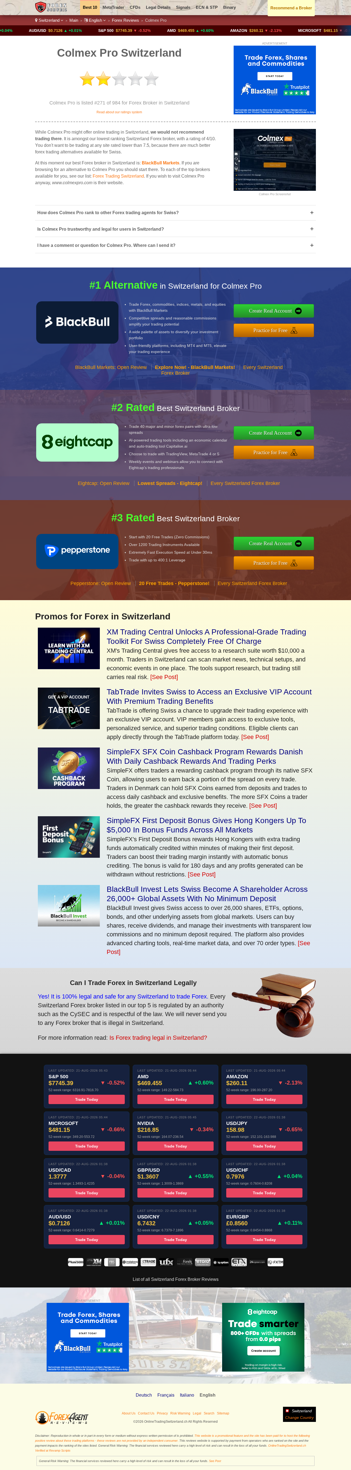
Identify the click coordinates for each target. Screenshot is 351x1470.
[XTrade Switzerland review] (148, 1264)
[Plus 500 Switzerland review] (75, 1264)
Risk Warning (180, 1413)
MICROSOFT (273, 30)
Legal (197, 1413)
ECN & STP (207, 7)
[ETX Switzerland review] (239, 1264)
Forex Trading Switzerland (118, 176)
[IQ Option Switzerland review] (221, 1264)
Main (73, 20)
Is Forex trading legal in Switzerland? (158, 1037)
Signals (183, 7)
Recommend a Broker (291, 7)
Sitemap (223, 1413)
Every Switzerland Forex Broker (245, 483)
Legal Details (158, 7)
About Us (128, 1413)
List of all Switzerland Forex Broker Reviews (176, 1279)
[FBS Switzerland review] (112, 1264)
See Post (215, 1461)
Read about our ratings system (119, 112)
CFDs (135, 7)
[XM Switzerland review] (93, 1264)
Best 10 (90, 7)
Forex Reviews (125, 20)
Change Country (299, 1417)
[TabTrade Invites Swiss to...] (69, 727)
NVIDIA (343, 30)
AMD (135, 30)
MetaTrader (113, 7)
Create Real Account (270, 311)
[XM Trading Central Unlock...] (69, 667)
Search (209, 1413)
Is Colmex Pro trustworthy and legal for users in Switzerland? (175, 228)
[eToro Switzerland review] (202, 1264)
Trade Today (86, 1099)
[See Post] (164, 677)
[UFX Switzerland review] (166, 1264)
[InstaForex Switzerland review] (130, 1264)
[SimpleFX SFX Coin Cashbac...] (69, 787)
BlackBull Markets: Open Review (111, 367)
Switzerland (49, 20)
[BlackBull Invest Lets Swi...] (69, 924)
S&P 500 (70, 30)
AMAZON (202, 30)
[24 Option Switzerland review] (257, 1264)
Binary (229, 7)
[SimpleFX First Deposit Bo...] (69, 855)
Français (165, 1395)
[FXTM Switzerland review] (275, 1264)
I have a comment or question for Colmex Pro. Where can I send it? (175, 245)
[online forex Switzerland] (52, 11)
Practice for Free (270, 330)
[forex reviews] (62, 1423)
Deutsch (144, 1395)
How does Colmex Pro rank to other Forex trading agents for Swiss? (175, 212)
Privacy (162, 1413)
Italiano (187, 1395)
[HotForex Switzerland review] (184, 1264)
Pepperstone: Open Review (100, 583)
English (95, 20)
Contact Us (146, 1413)
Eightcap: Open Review (103, 483)
